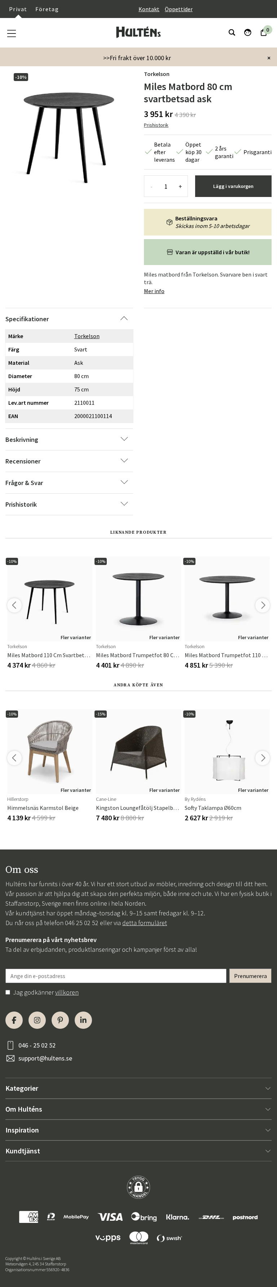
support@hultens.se (45, 1058)
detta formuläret (144, 923)
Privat (18, 9)
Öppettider (179, 9)
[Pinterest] (60, 1020)
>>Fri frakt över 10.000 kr (137, 58)
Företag (47, 9)
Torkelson (157, 73)
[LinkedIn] (83, 1020)
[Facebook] (14, 1020)
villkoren (67, 992)
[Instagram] (37, 1020)
